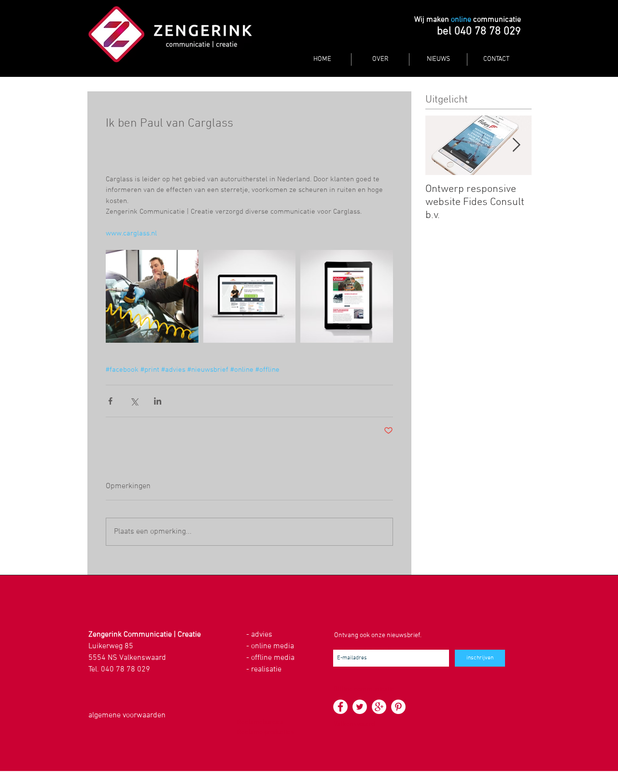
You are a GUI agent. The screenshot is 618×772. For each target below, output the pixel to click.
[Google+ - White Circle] (379, 706)
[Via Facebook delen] (110, 401)
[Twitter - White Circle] (359, 706)
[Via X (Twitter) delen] (134, 401)
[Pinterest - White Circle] (398, 706)
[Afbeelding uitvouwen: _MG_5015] (152, 296)
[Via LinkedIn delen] (157, 401)
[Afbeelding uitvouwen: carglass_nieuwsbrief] (346, 296)
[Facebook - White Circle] (340, 706)
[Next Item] (516, 145)
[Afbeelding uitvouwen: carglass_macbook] (249, 296)
